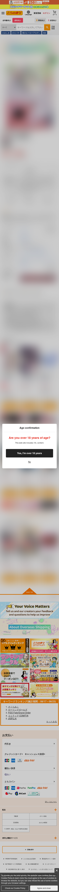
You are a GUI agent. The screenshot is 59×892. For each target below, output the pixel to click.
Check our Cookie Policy (15, 888)
